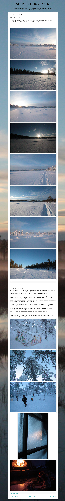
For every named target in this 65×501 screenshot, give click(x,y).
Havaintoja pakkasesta (17, 288)
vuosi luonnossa (32, 3)
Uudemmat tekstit (14, 496)
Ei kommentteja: (14, 282)
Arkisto (34, 496)
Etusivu (30, 496)
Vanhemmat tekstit (52, 496)
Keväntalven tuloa (16, 18)
